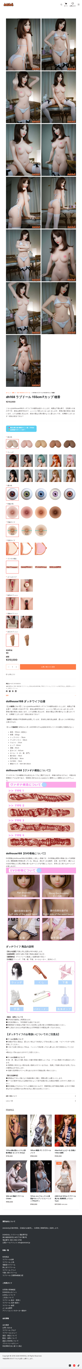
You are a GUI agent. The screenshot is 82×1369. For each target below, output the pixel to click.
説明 (7, 695)
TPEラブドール (45, 686)
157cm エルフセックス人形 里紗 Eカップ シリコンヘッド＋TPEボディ (40, 1198)
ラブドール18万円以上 (58, 686)
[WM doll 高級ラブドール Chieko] (16, 1176)
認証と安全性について (10, 1341)
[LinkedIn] (15, 691)
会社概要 (5, 1325)
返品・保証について (9, 1336)
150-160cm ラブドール (21, 686)
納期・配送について (11, 1096)
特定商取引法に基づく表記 (12, 1346)
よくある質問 (7, 1308)
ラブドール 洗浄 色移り (11, 1303)
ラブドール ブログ (9, 1330)
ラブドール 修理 (8, 1305)
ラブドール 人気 (8, 1262)
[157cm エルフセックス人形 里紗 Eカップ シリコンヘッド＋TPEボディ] (41, 1176)
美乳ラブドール (13, 688)
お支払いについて (8, 1295)
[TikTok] (79, 1366)
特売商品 (5, 1257)
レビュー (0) (9, 1101)
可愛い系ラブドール (9, 1273)
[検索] (61, 4)
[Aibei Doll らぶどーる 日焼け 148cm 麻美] (65, 1131)
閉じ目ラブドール (8, 1267)
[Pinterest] (13, 691)
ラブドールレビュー (9, 1333)
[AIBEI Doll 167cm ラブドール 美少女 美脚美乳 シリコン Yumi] (65, 1176)
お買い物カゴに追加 (48, 667)
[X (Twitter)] (9, 691)
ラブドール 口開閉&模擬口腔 (12, 1275)
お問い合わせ (7, 1328)
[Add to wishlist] (24, 1117)
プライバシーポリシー (10, 1343)
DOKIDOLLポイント (9, 1292)
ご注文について (8, 1297)
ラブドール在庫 (8, 1259)
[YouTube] (74, 1366)
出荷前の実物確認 (8, 1290)
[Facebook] (7, 691)
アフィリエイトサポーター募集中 (14, 1311)
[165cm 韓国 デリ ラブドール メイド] (41, 1131)
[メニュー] (79, 4)
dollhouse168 (34, 686)
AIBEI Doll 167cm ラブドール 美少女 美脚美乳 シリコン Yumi (65, 1198)
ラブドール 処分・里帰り (11, 1300)
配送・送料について (9, 1338)
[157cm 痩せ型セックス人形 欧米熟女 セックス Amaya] (16, 1131)
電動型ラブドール (8, 1265)
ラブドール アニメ (9, 1270)
